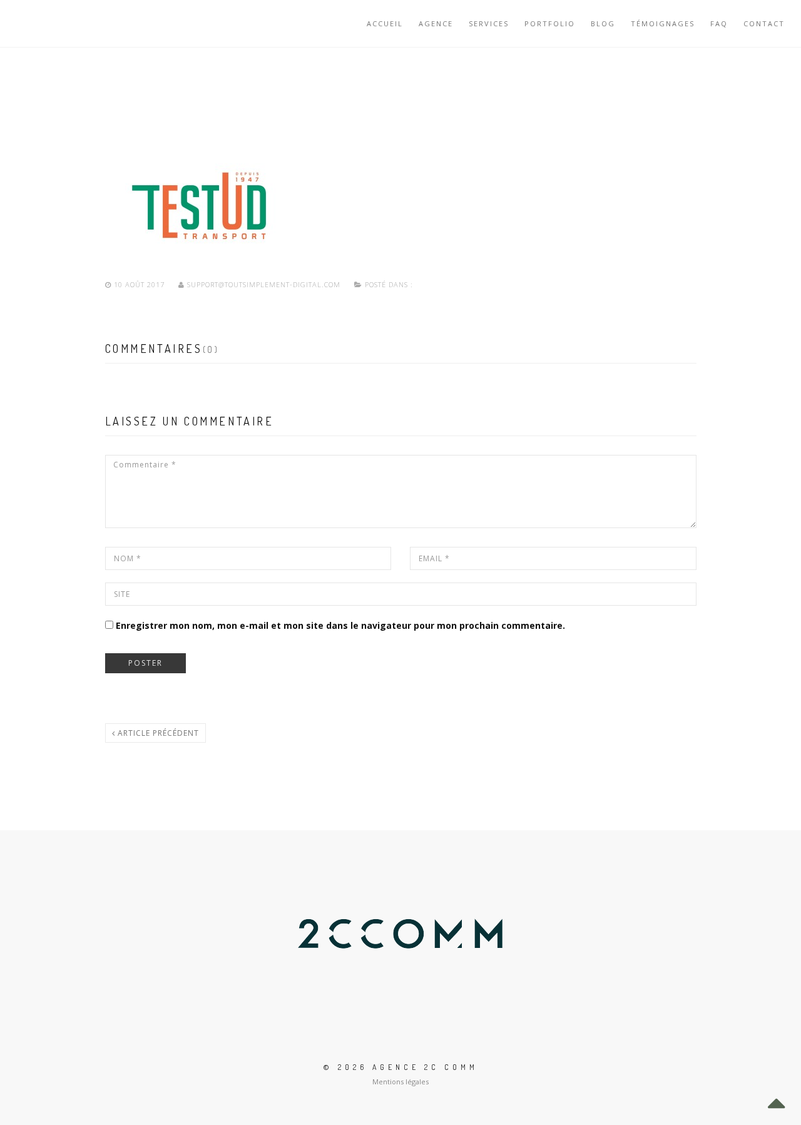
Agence (436, 23)
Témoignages (663, 23)
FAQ (719, 23)
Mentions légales (400, 1081)
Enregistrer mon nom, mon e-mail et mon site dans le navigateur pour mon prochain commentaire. (340, 625)
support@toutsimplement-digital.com (264, 284)
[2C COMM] (53, 23)
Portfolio (549, 23)
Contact (764, 23)
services (489, 23)
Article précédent (157, 733)
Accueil (385, 23)
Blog (603, 23)
